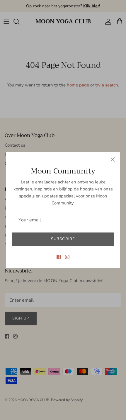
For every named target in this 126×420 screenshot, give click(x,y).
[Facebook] (59, 257)
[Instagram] (67, 257)
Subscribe (63, 239)
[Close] (112, 159)
